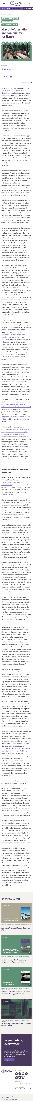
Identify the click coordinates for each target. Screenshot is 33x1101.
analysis (3, 14)
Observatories (16, 8)
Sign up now (9, 1060)
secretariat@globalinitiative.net (22, 1083)
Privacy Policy (21, 1096)
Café (16, 1099)
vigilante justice (20, 402)
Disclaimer (28, 1096)
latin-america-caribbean (10, 24)
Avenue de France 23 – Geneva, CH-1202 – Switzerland (23, 1089)
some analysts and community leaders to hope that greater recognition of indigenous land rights (15, 429)
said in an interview (18, 178)
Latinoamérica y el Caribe (10, 18)
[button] (4, 3)
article (9, 14)
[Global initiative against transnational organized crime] (16, 3)
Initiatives (5, 8)
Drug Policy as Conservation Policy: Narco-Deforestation (12, 482)
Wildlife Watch (7, 21)
